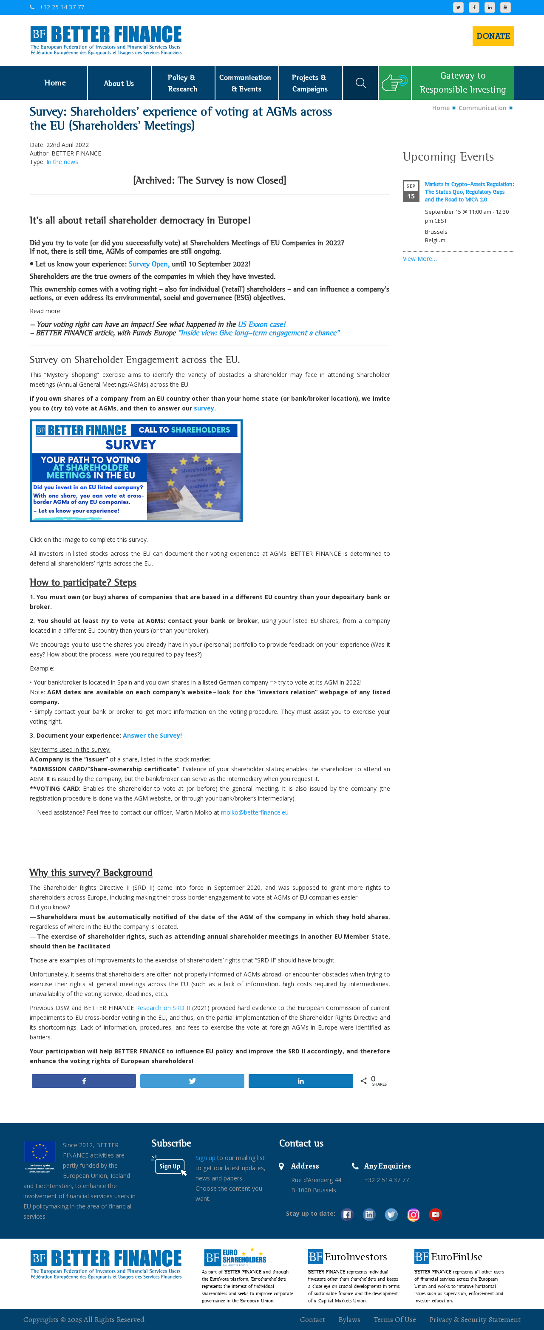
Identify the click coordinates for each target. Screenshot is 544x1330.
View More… (420, 259)
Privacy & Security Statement (475, 1319)
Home (441, 108)
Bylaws (349, 1319)
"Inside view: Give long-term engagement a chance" (258, 332)
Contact (312, 1319)
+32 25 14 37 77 (61, 7)
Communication (483, 108)
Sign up (205, 1158)
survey (204, 408)
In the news (62, 162)
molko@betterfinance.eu (255, 812)
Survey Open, (150, 263)
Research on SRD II (163, 1008)
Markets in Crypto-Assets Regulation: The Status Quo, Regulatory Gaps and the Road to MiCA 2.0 (469, 192)
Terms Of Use (395, 1319)
